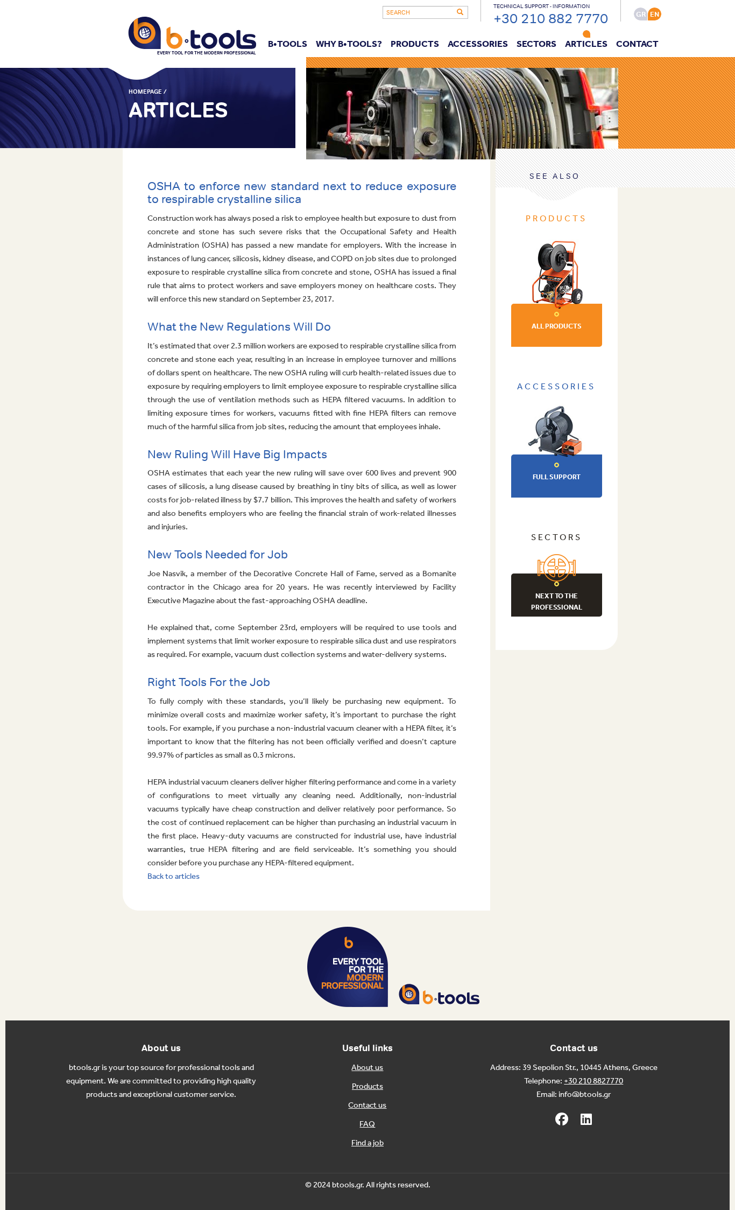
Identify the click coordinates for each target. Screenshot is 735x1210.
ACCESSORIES (478, 44)
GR (641, 14)
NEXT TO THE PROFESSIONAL (556, 602)
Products (367, 1086)
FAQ (367, 1124)
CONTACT (637, 44)
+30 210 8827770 (593, 1081)
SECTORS (536, 44)
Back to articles (173, 876)
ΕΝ (654, 14)
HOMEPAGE (145, 91)
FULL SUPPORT (557, 477)
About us (367, 1067)
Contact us (367, 1105)
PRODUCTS (415, 44)
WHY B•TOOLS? (349, 44)
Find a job (367, 1143)
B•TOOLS (287, 44)
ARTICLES (586, 44)
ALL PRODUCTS (557, 326)
